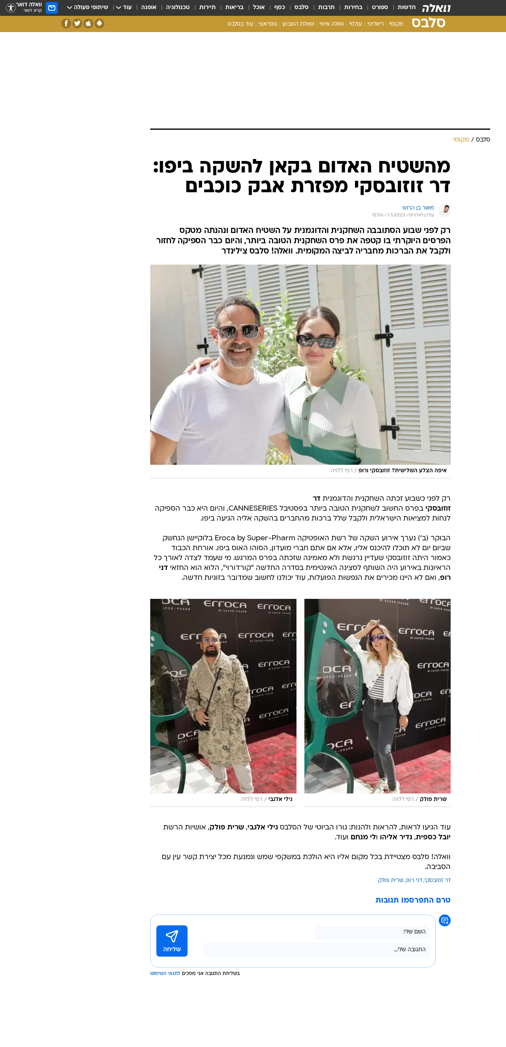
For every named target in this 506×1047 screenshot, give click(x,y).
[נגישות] (11, 8)
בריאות (234, 8)
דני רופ (414, 880)
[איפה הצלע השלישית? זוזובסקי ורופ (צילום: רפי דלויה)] (300, 371)
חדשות (407, 8)
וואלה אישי (331, 24)
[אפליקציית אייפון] (88, 23)
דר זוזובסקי (438, 880)
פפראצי (268, 24)
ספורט (380, 8)
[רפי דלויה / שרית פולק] (377, 703)
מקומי (396, 24)
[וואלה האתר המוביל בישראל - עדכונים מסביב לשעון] (436, 8)
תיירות (207, 8)
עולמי (355, 24)
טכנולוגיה (178, 8)
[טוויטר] (77, 23)
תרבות (326, 8)
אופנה (149, 8)
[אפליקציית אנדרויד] (99, 23)
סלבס (302, 8)
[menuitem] (402, 8)
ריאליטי (375, 24)
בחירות (353, 8)
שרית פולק (391, 880)
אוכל (259, 8)
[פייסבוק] (66, 23)
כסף (279, 8)
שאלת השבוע (298, 24)
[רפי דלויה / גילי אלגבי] (223, 703)
